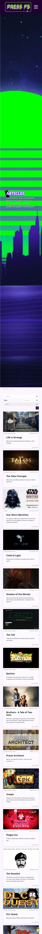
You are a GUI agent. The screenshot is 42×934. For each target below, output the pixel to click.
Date (5, 400)
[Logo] (18, 7)
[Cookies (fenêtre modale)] (38, 930)
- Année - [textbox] (27, 400)
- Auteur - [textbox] (8, 396)
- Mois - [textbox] (7, 404)
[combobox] (21, 396)
